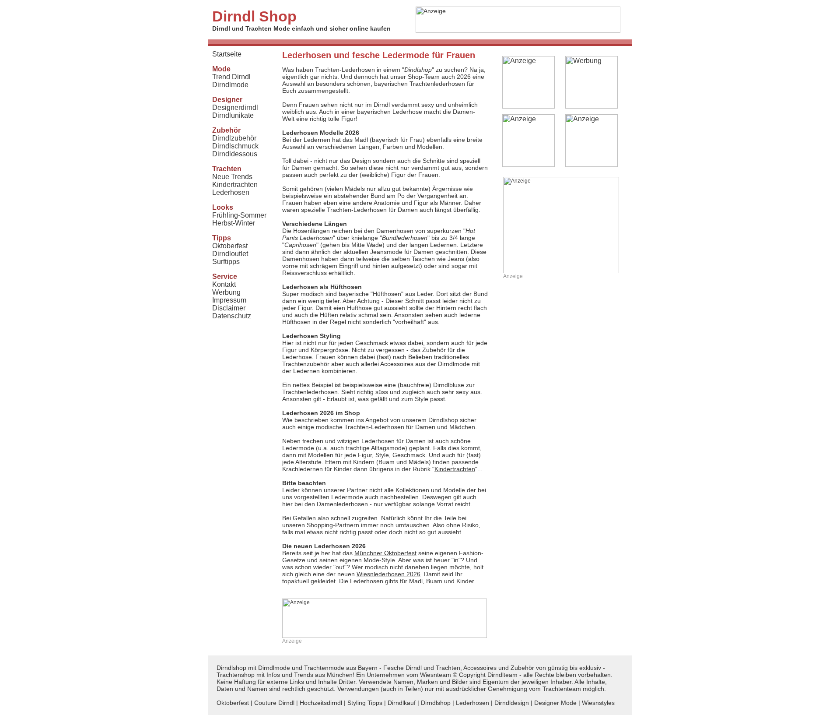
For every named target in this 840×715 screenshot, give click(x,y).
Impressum (229, 300)
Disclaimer (228, 308)
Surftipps (226, 261)
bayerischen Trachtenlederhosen (419, 83)
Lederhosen (230, 192)
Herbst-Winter (233, 223)
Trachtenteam (561, 688)
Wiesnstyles (598, 702)
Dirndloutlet (230, 253)
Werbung (226, 292)
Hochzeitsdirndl (321, 702)
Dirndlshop (436, 702)
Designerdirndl (235, 107)
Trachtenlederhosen (310, 391)
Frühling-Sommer (239, 215)
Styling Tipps (364, 702)
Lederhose (408, 111)
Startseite (227, 54)
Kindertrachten (235, 184)
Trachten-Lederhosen (357, 209)
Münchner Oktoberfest (385, 553)
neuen (378, 574)
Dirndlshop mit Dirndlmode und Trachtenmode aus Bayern (297, 667)
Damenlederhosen (342, 503)
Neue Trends (232, 176)
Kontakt (224, 284)
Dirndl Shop (254, 16)
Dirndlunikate (233, 115)
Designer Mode (555, 702)
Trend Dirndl (231, 77)
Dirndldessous (234, 154)
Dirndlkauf (402, 702)
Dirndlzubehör (234, 138)
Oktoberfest (230, 246)
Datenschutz (231, 316)
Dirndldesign (511, 702)
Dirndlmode (230, 84)
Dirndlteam (502, 674)
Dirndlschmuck (235, 146)
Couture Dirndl (274, 702)
